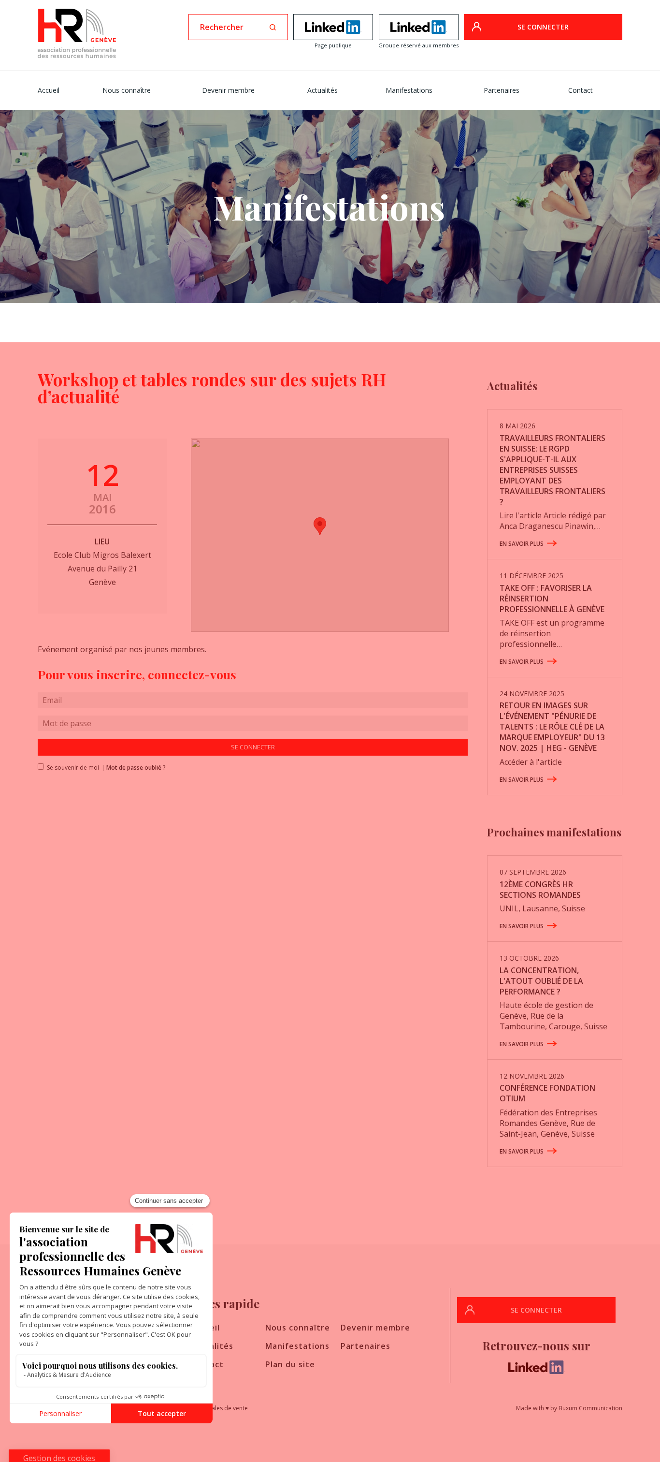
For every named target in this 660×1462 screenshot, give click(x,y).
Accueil (48, 90)
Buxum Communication (590, 1408)
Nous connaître (126, 90)
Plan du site (290, 1364)
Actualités (322, 90)
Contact (580, 90)
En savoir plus (522, 544)
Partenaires (501, 90)
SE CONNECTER (543, 26)
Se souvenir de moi (69, 767)
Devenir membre (228, 90)
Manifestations (409, 90)
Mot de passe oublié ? (136, 767)
